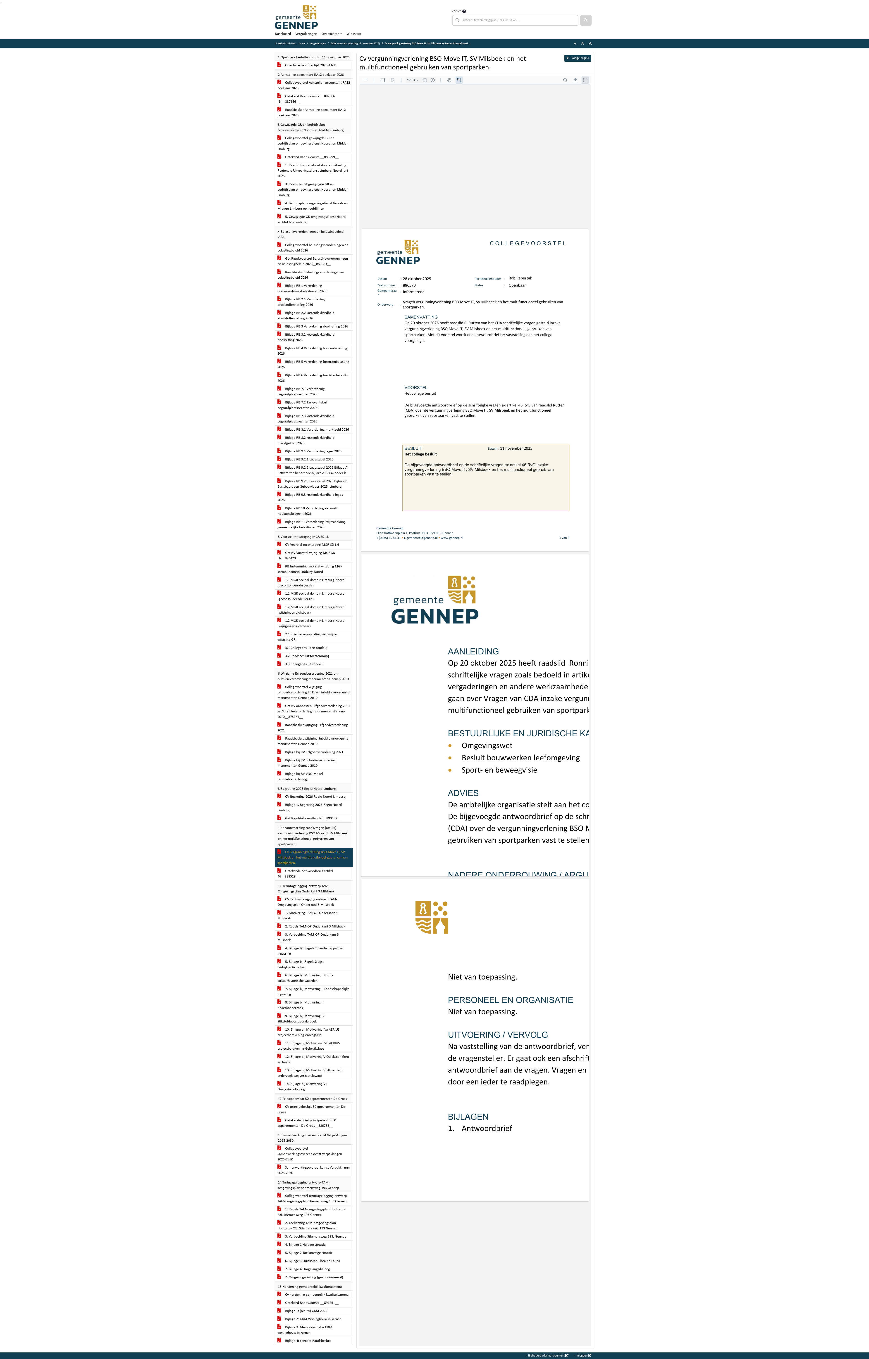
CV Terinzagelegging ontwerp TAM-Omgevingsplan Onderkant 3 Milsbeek (307, 902)
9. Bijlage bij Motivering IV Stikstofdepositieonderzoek (301, 1018)
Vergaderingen (306, 34)
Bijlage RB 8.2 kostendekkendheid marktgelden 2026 (305, 440)
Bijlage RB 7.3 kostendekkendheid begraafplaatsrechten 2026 (305, 418)
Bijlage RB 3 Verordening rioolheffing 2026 (316, 326)
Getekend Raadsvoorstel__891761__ (311, 1303)
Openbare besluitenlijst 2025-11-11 (310, 65)
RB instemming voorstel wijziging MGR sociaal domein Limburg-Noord (309, 569)
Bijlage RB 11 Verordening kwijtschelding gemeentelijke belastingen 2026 (311, 524)
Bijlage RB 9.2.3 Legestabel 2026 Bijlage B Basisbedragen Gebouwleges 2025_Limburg (312, 484)
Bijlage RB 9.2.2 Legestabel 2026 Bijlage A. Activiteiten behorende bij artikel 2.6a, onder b (312, 470)
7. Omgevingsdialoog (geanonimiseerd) (313, 1277)
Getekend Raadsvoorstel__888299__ (311, 157)
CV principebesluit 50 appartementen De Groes (311, 1109)
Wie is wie (354, 34)
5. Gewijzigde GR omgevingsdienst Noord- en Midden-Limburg (312, 219)
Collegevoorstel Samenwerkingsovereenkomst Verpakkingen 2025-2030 (309, 1154)
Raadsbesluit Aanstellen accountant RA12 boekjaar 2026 (311, 112)
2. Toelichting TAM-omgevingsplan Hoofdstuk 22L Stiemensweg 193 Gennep (307, 1225)
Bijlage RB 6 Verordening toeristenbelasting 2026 (313, 378)
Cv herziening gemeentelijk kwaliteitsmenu (316, 1295)
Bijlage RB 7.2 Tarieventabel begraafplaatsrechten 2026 (302, 405)
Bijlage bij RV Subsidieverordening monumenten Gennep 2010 (306, 763)
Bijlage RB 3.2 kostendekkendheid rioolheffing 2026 (305, 337)
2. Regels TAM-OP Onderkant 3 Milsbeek (314, 926)
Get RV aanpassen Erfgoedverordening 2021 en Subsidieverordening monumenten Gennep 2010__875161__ (313, 711)
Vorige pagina (580, 58)
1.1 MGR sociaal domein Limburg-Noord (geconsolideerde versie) (310, 582)
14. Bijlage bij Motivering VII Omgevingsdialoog (302, 1086)
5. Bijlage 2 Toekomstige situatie (308, 1253)
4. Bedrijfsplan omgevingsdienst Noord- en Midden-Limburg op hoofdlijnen (312, 206)
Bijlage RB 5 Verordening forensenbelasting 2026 (313, 364)
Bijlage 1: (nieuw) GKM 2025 (305, 1311)
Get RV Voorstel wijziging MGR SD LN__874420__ (306, 555)
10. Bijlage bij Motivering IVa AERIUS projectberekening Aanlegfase (308, 1032)
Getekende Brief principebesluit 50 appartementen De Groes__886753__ (306, 1123)
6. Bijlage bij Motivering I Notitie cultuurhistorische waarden (305, 978)
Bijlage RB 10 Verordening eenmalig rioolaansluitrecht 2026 (308, 511)
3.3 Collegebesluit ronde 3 (304, 664)
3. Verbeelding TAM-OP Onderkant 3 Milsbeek (308, 937)
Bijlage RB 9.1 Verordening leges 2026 (312, 451)
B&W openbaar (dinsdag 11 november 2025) (355, 43)
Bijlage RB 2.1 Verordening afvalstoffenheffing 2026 (301, 302)
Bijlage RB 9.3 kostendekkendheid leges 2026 (310, 497)
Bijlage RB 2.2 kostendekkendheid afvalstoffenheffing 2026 (305, 315)
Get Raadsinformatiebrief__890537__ (312, 818)
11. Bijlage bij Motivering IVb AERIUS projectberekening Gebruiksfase (308, 1046)
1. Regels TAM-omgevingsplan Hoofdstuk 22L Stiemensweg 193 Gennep (311, 1212)
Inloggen (582, 1355)
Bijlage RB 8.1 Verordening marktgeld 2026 (316, 430)
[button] (586, 20)
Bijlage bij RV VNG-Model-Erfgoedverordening (300, 776)
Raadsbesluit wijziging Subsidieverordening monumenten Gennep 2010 (312, 741)
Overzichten (330, 34)
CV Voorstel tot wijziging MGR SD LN (311, 545)
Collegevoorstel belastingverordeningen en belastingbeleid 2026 (312, 247)
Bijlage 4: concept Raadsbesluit (307, 1341)
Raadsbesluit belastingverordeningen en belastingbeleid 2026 (310, 275)
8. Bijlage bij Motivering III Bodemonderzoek (300, 1005)
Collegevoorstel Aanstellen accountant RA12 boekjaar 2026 (313, 85)
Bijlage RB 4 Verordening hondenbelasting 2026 (312, 351)
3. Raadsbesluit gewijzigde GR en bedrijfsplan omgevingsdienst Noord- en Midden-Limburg (313, 190)
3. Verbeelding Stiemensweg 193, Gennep (315, 1236)
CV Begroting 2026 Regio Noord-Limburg (314, 797)
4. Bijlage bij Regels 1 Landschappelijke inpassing (310, 951)
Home (301, 43)
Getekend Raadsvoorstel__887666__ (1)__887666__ (308, 99)
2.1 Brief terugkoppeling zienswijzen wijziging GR (307, 637)
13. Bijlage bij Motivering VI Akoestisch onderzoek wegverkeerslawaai (309, 1073)
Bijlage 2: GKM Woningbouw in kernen (312, 1319)
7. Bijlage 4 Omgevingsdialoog (307, 1269)
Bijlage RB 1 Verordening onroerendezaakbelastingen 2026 (301, 288)
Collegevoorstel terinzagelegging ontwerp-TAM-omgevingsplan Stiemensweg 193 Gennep (312, 1198)
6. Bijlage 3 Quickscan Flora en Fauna (312, 1261)
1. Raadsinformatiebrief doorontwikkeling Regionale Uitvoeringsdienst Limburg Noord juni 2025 (312, 171)
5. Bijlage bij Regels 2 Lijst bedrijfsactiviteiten (300, 964)
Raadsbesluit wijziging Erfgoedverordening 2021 (312, 727)
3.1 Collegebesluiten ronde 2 (305, 648)
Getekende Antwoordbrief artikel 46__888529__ (305, 873)
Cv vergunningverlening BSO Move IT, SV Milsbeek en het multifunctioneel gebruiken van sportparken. (312, 857)
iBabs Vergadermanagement (546, 1355)
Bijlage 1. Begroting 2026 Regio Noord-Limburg (310, 807)
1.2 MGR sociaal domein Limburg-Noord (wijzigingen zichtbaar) (310, 609)
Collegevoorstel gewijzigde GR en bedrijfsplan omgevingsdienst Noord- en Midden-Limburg (313, 143)
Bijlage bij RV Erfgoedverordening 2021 (313, 752)
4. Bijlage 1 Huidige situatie (305, 1245)
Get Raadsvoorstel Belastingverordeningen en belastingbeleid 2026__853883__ (312, 261)
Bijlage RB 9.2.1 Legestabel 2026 (308, 459)
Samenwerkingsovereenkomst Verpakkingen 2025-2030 (313, 1170)
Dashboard (283, 34)
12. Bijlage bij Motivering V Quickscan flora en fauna (313, 1059)
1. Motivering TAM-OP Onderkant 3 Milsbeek (307, 915)
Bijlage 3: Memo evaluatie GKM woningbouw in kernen (304, 1330)
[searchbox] (515, 20)
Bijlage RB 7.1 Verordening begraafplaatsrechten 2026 (301, 391)
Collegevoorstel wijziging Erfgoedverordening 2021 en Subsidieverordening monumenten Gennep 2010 (313, 692)
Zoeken (456, 11)
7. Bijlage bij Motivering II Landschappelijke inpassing (313, 991)
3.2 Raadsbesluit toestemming (306, 656)
